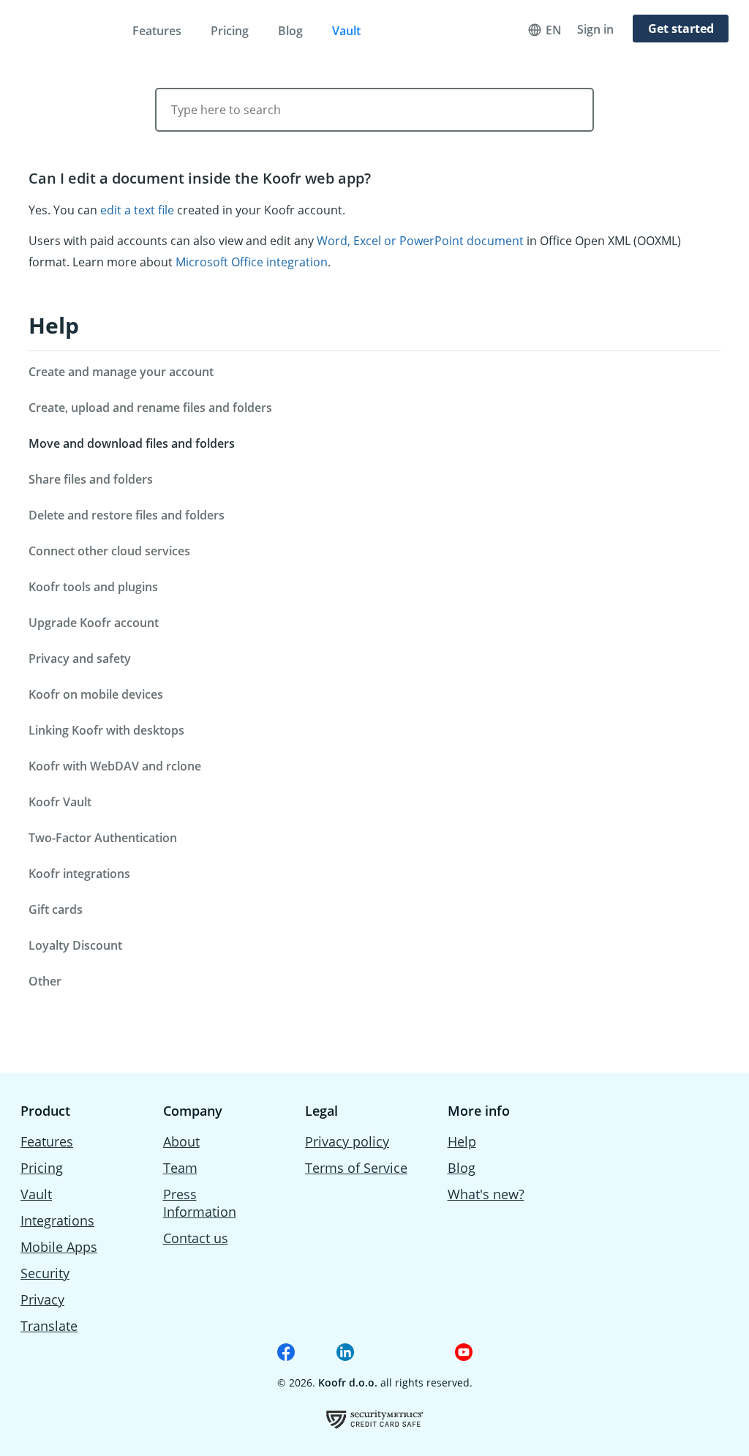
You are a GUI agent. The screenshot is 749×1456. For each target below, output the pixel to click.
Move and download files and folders (132, 443)
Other (45, 981)
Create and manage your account (121, 372)
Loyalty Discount (75, 945)
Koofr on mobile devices (96, 694)
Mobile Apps (58, 1247)
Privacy (42, 1299)
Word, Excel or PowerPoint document (420, 241)
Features (156, 31)
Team (180, 1168)
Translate (49, 1326)
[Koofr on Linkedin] (345, 1352)
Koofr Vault (60, 802)
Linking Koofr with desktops (106, 730)
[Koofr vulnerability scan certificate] (374, 1419)
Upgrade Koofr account (94, 623)
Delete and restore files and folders (127, 515)
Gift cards (56, 909)
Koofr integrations (79, 874)
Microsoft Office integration (252, 262)
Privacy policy (347, 1141)
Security (44, 1273)
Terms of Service (356, 1168)
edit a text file (137, 210)
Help (54, 325)
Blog (290, 31)
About (181, 1141)
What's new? (486, 1194)
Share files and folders (91, 479)
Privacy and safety (80, 658)
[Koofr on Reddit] (404, 1352)
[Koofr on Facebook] (286, 1352)
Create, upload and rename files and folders (150, 407)
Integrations (57, 1220)
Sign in (595, 29)
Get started (681, 28)
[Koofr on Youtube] (464, 1352)
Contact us (195, 1238)
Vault (346, 31)
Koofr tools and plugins (93, 587)
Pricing (230, 31)
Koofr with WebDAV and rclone (115, 766)
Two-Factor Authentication (103, 838)
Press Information (199, 1202)
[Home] (65, 28)
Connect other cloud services (109, 551)
